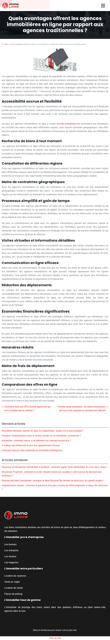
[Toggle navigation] (103, 5)
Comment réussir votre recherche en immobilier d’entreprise (32, 450)
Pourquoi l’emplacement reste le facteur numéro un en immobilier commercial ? (41, 435)
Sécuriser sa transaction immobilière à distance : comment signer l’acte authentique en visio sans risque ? (55, 467)
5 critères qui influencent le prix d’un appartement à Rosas (31, 445)
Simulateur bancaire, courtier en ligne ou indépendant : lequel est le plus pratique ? (43, 430)
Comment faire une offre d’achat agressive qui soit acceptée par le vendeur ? (27, 408)
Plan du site (55, 638)
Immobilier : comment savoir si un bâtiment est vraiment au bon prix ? (36, 440)
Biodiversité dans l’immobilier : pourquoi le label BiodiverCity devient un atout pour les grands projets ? (53, 480)
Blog (6, 44)
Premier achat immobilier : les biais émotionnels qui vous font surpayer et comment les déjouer (81, 408)
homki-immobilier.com (69, 123)
